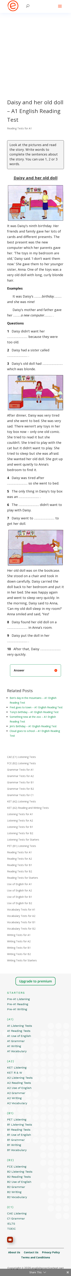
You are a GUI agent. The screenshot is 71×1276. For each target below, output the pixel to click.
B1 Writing (14, 1145)
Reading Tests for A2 (19, 858)
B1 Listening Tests (19, 1124)
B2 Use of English (19, 1182)
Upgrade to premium (35, 981)
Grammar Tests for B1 (20, 782)
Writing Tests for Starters (22, 960)
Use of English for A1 (19, 884)
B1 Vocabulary (17, 1150)
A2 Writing (14, 1098)
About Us (16, 1252)
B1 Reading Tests (18, 1129)
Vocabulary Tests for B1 (21, 922)
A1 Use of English (19, 1036)
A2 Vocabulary (17, 1103)
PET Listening (16, 1119)
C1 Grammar (16, 1218)
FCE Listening (16, 1166)
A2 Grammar (16, 1093)
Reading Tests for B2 (19, 871)
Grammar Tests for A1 (20, 769)
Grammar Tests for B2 (20, 788)
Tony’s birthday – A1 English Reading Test (34, 712)
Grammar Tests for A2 (20, 776)
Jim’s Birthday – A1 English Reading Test (33, 726)
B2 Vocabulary (17, 1197)
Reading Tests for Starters (22, 877)
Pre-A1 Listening (18, 999)
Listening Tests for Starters (23, 839)
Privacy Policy (52, 1252)
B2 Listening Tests (19, 1171)
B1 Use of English (19, 1134)
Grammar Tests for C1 (20, 795)
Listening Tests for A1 (20, 814)
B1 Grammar (16, 1140)
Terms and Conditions (35, 1257)
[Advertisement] (35, 50)
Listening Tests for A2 (20, 820)
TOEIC (11, 1228)
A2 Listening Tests (20, 1077)
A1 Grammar (16, 1041)
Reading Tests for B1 (19, 865)
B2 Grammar (16, 1187)
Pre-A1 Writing (17, 1009)
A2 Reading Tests (19, 1083)
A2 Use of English (19, 1088)
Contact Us (33, 1252)
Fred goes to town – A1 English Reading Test (36, 707)
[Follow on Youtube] (10, 1240)
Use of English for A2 (19, 890)
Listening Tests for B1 (20, 827)
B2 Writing (14, 1192)
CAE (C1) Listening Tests (21, 757)
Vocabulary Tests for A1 (21, 909)
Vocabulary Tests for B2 (21, 928)
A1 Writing (14, 1046)
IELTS (11, 1223)
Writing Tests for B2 (19, 954)
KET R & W (14, 1072)
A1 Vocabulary (17, 1051)
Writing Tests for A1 (19, 935)
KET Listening (17, 1067)
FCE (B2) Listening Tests (21, 763)
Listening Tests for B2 (20, 833)
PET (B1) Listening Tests (21, 846)
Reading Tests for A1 (19, 128)
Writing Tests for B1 (19, 947)
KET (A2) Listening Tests (21, 801)
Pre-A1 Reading (17, 1004)
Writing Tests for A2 (19, 941)
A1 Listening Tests (19, 1025)
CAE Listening (17, 1213)
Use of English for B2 (19, 903)
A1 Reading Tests (18, 1031)
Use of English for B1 (19, 897)
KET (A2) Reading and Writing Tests (28, 807)
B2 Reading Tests (19, 1176)
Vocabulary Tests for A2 (21, 916)
